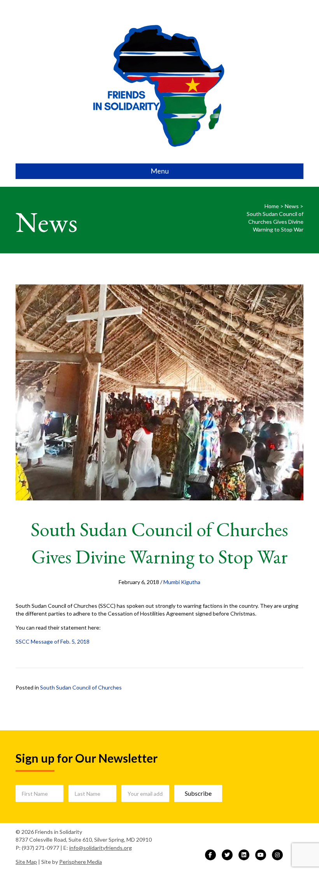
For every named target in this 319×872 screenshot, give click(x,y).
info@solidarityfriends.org (100, 847)
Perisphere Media (80, 861)
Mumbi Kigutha (181, 582)
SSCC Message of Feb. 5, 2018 (52, 641)
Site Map (26, 861)
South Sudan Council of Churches (81, 687)
